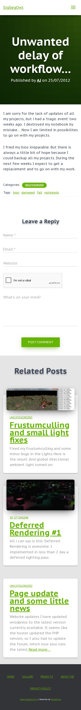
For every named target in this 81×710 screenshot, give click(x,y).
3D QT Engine (19, 517)
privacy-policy (40, 688)
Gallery (27, 676)
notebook (51, 193)
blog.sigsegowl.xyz (29, 699)
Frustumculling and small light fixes (40, 432)
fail (39, 193)
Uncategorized (34, 185)
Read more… (39, 649)
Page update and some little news (39, 600)
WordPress (56, 699)
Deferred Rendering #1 (35, 528)
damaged (28, 193)
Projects (47, 676)
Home (10, 676)
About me (67, 676)
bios (16, 193)
